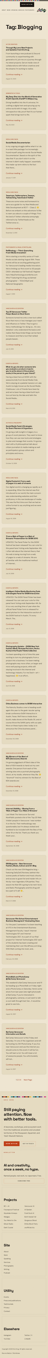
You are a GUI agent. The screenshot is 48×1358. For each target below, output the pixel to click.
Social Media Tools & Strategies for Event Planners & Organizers (19, 427)
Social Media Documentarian (18, 143)
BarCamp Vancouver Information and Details (16, 1033)
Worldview (16, 1353)
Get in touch (28, 1143)
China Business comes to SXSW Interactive (24, 704)
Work (9, 10)
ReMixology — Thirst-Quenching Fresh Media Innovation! (19, 252)
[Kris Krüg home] (41, 10)
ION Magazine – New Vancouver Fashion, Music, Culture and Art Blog (21, 865)
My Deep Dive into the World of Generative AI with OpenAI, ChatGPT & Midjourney (24, 98)
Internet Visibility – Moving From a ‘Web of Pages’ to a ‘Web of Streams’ (21, 810)
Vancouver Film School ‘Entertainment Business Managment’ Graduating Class (23, 920)
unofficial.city (34, 1227)
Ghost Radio (14, 1224)
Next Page (28, 1080)
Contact (7, 1311)
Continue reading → (14, 74)
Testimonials (8, 1304)
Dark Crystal (14, 1227)
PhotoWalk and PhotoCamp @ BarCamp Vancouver (17, 978)
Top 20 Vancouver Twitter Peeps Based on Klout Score (18, 313)
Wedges (13, 1217)
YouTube (14, 1339)
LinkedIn (34, 1339)
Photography (29, 10)
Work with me (27, 4)
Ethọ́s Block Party (34, 1224)
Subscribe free (27, 1181)
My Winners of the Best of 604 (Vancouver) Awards (17, 758)
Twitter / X (34, 1335)
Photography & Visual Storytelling (18, 247)
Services (21, 10)
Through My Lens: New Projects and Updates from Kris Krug (19, 49)
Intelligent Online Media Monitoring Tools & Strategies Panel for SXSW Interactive (23, 592)
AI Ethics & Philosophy (14, 423)
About (4, 10)
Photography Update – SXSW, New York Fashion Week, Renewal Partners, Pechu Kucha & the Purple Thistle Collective (22, 648)
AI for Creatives (11, 44)
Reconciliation (7, 1353)
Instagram (14, 1335)
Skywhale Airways (14, 1213)
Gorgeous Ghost (34, 1220)
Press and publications (12, 1300)
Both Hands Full (34, 1217)
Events (6, 1297)
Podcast (7, 1273)
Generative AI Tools (13, 93)
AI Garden (34, 1209)
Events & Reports (12, 363)
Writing (6, 1269)
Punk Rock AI (34, 1213)
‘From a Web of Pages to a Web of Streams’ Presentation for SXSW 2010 (22, 537)
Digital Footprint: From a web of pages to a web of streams (18, 482)
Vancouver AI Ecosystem (15, 308)
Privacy (6, 1307)
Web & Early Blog (12, 139)
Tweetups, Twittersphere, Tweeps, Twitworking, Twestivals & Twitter (20, 197)
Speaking (14, 10)
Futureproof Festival (14, 1209)
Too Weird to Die (14, 1220)
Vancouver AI (34, 1206)
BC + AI (13, 1206)
